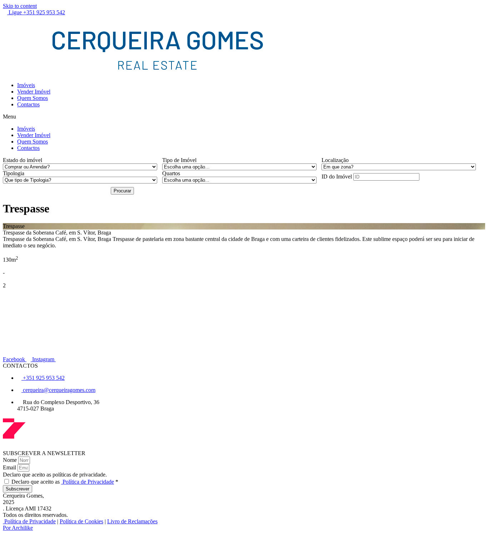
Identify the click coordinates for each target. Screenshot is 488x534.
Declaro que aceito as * (64, 482)
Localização (335, 160)
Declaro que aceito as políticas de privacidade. (55, 475)
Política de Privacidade (87, 482)
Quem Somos (32, 98)
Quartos (171, 173)
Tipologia (13, 173)
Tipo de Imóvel (179, 160)
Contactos (28, 104)
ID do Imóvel (337, 176)
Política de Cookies (81, 521)
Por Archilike (18, 528)
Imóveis (26, 85)
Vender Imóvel (33, 92)
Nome (10, 460)
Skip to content (20, 6)
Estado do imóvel (22, 160)
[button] (244, 117)
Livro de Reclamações (132, 521)
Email (10, 467)
